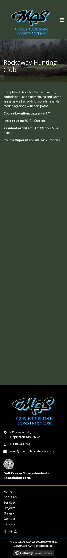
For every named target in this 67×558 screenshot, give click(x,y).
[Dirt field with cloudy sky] (18, 160)
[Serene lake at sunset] (18, 205)
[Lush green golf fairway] (48, 205)
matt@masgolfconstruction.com (33, 451)
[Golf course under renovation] (48, 160)
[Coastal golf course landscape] (18, 296)
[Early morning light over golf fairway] (48, 364)
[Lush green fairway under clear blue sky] (18, 228)
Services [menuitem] (10, 502)
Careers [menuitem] (9, 524)
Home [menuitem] (8, 491)
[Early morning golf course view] (18, 342)
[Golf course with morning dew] (18, 319)
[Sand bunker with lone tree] (48, 182)
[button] (5, 531)
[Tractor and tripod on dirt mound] (18, 251)
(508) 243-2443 (21, 444)
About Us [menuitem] (10, 497)
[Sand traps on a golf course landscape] (48, 296)
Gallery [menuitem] (9, 513)
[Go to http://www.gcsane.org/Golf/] (33, 470)
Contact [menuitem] (9, 519)
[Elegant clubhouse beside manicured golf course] (48, 251)
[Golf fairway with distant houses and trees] (48, 273)
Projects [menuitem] (9, 508)
